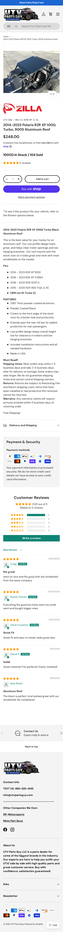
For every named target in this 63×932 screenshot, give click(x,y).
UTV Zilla (7, 119)
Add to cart (42, 179)
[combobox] (31, 26)
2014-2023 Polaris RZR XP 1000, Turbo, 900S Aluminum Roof (30, 39)
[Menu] (57, 14)
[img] (11, 559)
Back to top (31, 746)
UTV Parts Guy (17, 924)
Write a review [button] (31, 538)
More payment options (31, 197)
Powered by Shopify (34, 924)
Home (6, 36)
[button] (50, 14)
